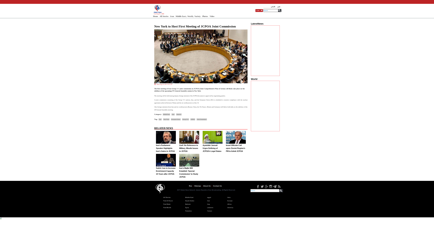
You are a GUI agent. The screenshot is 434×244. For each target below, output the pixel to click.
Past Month (167, 207)
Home (155, 16)
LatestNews (257, 23)
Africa (229, 204)
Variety (197, 16)
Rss (190, 186)
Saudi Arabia (189, 201)
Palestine (188, 211)
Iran (172, 16)
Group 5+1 (185, 119)
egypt (209, 197)
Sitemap (197, 186)
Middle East (181, 16)
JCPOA (193, 119)
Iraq (208, 204)
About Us (207, 186)
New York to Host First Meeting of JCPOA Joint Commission (195, 26)
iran (160, 119)
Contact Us (217, 186)
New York (166, 119)
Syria (187, 207)
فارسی (273, 6)
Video (212, 16)
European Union (175, 119)
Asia (228, 197)
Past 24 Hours (168, 201)
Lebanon (210, 207)
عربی (278, 6)
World (190, 16)
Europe (229, 201)
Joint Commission (201, 119)
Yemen (209, 211)
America (179, 114)
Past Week (166, 204)
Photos (205, 16)
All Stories (164, 16)
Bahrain (188, 204)
